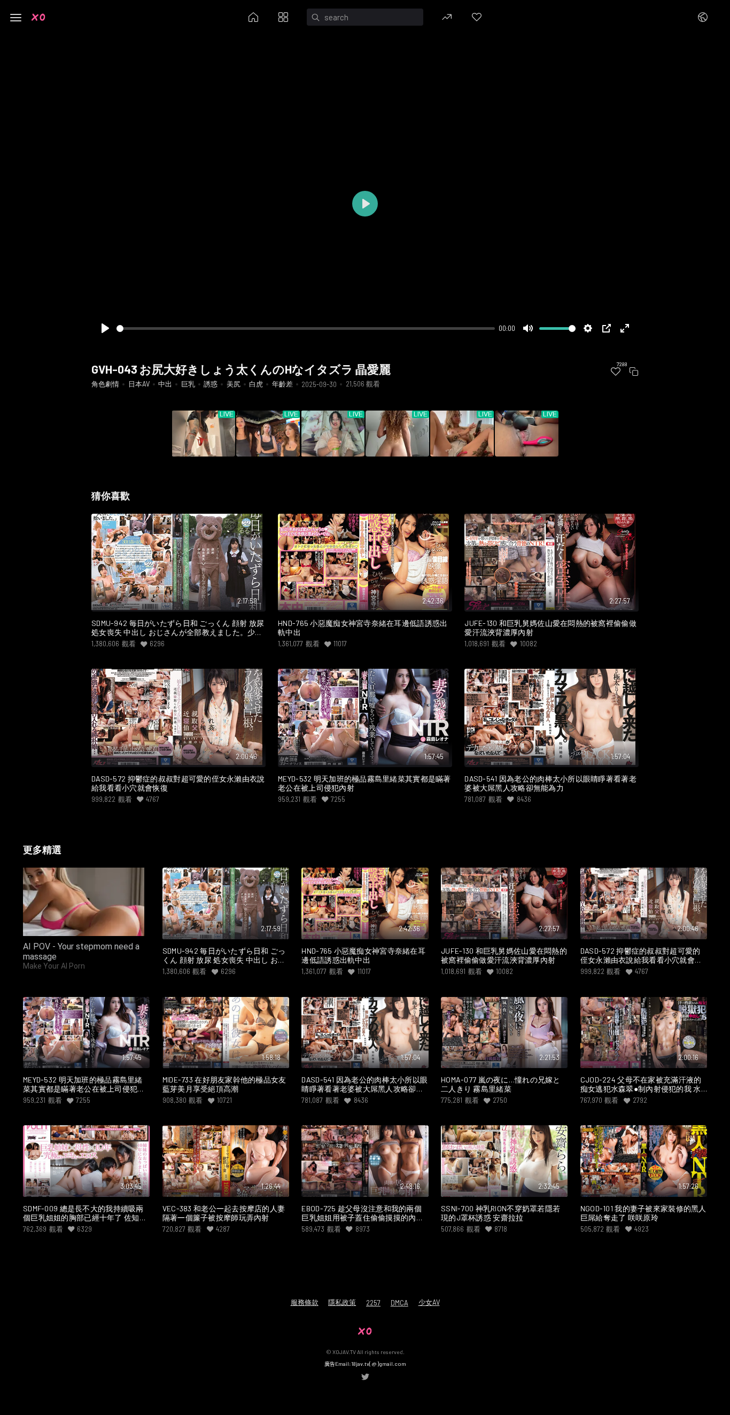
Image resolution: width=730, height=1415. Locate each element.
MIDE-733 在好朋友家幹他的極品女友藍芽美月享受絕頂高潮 (224, 1084)
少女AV (429, 1302)
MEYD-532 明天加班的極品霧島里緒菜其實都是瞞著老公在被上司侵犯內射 (364, 783)
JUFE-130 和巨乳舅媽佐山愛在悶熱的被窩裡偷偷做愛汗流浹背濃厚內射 (550, 628)
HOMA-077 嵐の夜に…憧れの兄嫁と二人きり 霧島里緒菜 (501, 1084)
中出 (165, 384)
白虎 (256, 384)
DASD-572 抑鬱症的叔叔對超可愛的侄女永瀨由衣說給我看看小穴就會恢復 (178, 783)
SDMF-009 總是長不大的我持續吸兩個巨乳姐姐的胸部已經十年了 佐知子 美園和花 (85, 1213)
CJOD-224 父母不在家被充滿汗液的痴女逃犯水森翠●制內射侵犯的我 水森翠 (641, 1085)
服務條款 (305, 1302)
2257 (373, 1302)
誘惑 (211, 384)
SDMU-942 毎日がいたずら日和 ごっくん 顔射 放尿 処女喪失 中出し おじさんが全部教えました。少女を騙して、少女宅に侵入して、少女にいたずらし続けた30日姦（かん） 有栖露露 (177, 628)
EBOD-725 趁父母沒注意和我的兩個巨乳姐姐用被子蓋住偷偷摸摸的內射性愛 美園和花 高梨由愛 (362, 1213)
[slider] (306, 328)
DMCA (399, 1302)
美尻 (233, 384)
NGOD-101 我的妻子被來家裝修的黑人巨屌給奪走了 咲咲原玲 (643, 1213)
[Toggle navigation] (16, 17)
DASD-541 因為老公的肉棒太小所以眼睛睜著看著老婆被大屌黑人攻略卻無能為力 (550, 783)
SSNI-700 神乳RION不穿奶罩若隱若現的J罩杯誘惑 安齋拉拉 (500, 1213)
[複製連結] (634, 371)
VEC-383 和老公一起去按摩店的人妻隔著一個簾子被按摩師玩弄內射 (223, 1213)
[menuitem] (616, 371)
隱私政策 (342, 1302)
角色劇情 (105, 384)
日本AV (139, 384)
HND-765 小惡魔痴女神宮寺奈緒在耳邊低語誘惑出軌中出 (362, 628)
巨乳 (188, 384)
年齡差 (282, 384)
